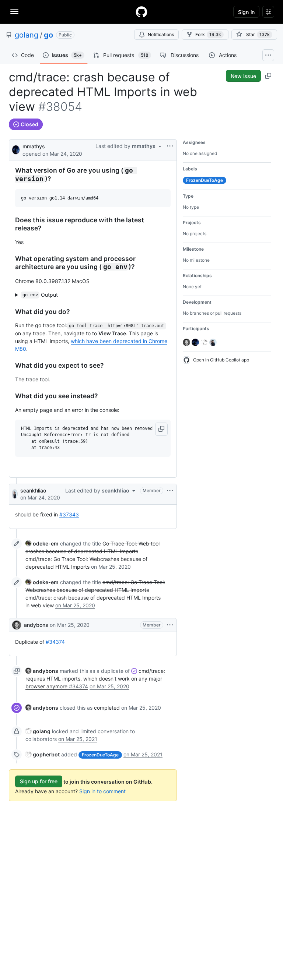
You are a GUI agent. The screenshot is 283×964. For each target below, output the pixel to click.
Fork (208, 34)
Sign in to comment (102, 791)
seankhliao (33, 490)
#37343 (69, 514)
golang (26, 35)
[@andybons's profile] (16, 625)
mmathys (33, 146)
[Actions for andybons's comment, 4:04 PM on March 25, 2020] (170, 625)
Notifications (161, 34)
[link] (42, 543)
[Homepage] (141, 12)
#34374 (55, 642)
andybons (36, 625)
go (48, 35)
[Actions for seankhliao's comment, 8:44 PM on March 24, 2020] (170, 490)
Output (40, 295)
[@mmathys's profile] (16, 149)
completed (107, 708)
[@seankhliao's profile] (14, 494)
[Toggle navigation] (14, 11)
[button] (161, 429)
